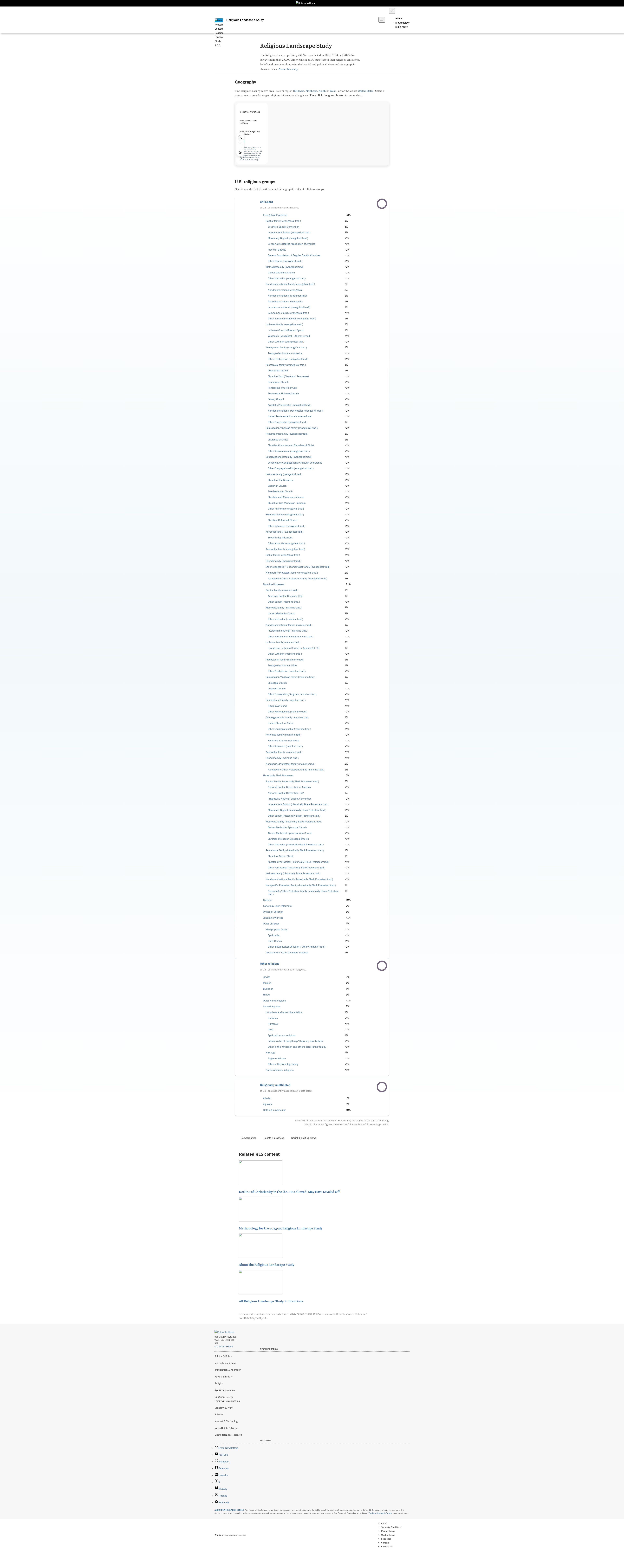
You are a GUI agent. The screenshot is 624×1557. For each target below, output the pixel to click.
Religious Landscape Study (245, 20)
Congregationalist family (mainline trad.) (288, 717)
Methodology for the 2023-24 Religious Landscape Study (280, 1228)
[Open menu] (381, 20)
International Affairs (225, 1363)
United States (365, 91)
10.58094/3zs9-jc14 (255, 1318)
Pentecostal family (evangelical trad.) (286, 364)
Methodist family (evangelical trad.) (285, 266)
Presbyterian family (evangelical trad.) (286, 347)
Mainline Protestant (274, 584)
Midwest (299, 91)
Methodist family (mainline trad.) (284, 607)
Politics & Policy (223, 1356)
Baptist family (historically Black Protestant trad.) (292, 781)
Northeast (311, 91)
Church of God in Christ (280, 856)
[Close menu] (392, 10)
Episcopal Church (277, 682)
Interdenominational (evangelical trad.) (289, 307)
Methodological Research (228, 1434)
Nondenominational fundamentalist (287, 295)
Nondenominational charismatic (285, 301)
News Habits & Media (226, 1428)
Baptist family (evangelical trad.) (283, 220)
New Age (270, 1052)
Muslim (267, 982)
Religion (218, 1383)
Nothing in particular (274, 1109)
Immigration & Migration (227, 1369)
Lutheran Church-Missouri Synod (286, 330)
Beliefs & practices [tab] (274, 1137)
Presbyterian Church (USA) (282, 665)
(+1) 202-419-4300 (223, 1346)
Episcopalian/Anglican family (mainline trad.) (290, 676)
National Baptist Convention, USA (286, 793)
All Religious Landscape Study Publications (271, 1301)
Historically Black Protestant (278, 775)
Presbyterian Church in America (285, 353)
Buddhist (268, 988)
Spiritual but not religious (282, 1035)
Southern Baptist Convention (283, 226)
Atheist (267, 1098)
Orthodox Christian (273, 911)
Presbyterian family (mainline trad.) (285, 659)
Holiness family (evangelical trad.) (284, 474)
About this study (288, 69)
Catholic (267, 900)
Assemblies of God (278, 370)
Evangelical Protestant (275, 215)
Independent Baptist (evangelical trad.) (289, 232)
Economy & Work (223, 1407)
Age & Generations (224, 1390)
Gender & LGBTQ (223, 1396)
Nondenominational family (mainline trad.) (289, 625)
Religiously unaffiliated (275, 1085)
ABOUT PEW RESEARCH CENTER (229, 1510)
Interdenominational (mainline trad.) (288, 630)
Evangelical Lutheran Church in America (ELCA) (293, 648)
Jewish (266, 976)
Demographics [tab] (248, 1137)
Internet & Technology (226, 1421)
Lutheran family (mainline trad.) (283, 642)
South (322, 91)
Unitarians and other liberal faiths (284, 1012)
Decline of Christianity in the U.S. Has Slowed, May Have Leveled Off (289, 1191)
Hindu (266, 994)
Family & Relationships (227, 1400)
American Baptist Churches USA (285, 596)
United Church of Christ (280, 723)
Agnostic (267, 1104)
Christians (266, 202)
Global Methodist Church (281, 272)
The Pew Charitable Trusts (380, 1513)
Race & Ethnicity (223, 1376)
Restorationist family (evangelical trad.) (287, 433)
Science (218, 1414)
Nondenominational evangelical (285, 289)
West (333, 91)
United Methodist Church (281, 613)
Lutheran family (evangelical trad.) (284, 324)
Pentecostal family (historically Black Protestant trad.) (295, 850)
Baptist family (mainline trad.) (282, 590)
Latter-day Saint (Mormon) (277, 905)
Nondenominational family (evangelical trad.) (290, 284)
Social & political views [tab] (303, 1137)
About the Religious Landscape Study (266, 1264)
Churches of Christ (278, 439)
